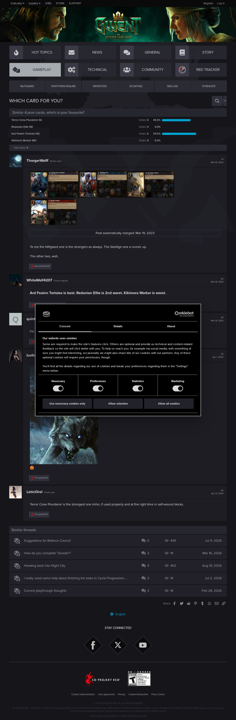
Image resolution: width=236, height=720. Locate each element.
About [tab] (171, 326)
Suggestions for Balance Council (47, 541)
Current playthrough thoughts (45, 591)
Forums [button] (16, 3)
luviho (32, 355)
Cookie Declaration (138, 694)
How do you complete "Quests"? (47, 553)
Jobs (48, 3)
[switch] (98, 388)
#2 (217, 280)
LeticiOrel (34, 492)
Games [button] (33, 3)
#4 (217, 356)
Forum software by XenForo (118, 716)
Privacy (121, 694)
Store (60, 3)
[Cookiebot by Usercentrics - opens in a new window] (177, 314)
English (120, 614)
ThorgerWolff (37, 160)
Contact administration (83, 694)
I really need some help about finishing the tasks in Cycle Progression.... (75, 578)
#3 (217, 319)
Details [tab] (118, 326)
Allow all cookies (169, 403)
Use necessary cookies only (67, 403)
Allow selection (118, 403)
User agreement (106, 694)
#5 (217, 492)
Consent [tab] (64, 326)
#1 (217, 161)
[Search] (217, 101)
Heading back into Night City (44, 566)
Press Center (158, 694)
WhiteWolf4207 (39, 280)
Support (75, 3)
